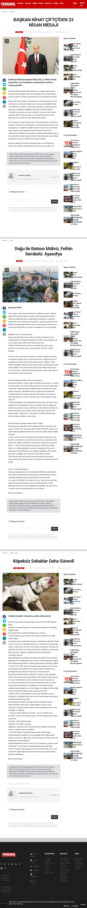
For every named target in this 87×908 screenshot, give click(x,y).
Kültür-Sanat (49, 872)
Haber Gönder (5, 892)
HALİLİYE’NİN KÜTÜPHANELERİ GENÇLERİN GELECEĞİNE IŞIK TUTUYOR (76, 220)
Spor (62, 3)
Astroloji (78, 868)
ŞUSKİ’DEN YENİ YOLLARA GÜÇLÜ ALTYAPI (76, 209)
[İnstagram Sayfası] (9, 864)
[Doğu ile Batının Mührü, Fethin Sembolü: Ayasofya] (31, 284)
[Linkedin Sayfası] (16, 864)
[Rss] (20, 864)
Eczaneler (63, 865)
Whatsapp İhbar (6, 889)
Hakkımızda (5, 875)
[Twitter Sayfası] (5, 864)
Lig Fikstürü (64, 868)
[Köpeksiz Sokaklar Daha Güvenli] (31, 592)
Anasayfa (5, 11)
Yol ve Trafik (64, 861)
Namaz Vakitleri (65, 863)
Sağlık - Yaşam (37, 3)
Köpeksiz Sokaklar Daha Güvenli (75, 77)
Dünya (11, 240)
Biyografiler (79, 863)
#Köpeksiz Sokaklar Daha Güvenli (19, 784)
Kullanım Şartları (6, 887)
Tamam (75, 906)
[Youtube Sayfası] (13, 864)
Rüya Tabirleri (79, 865)
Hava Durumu (64, 858)
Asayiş (55, 3)
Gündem (20, 3)
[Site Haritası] (2, 868)
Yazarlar (36, 866)
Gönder (54, 201)
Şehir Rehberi (64, 877)
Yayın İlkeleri (5, 878)
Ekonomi (48, 3)
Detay (67, 906)
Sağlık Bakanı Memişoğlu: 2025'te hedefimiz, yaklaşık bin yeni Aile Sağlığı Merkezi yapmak (76, 90)
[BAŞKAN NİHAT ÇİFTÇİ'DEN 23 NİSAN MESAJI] (31, 55)
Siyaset (28, 3)
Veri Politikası (5, 880)
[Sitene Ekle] (6, 868)
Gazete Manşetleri (63, 880)
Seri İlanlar (63, 875)
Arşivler (36, 870)
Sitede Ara (78, 858)
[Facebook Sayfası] (2, 864)
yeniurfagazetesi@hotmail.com (29, 179)
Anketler (78, 861)
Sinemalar (63, 872)
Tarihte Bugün (65, 870)
